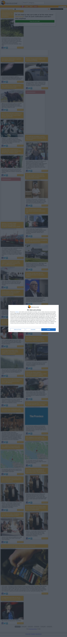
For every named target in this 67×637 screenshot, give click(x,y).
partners (17, 311)
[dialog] (33, 318)
